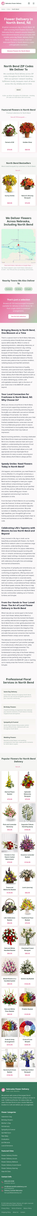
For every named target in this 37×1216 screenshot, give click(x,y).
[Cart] (29, 3)
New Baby (4, 1136)
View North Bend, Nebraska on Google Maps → (18, 265)
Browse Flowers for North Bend (18, 51)
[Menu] (34, 3)
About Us (15, 1212)
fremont (9, 289)
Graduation (5, 1139)
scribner (18, 289)
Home (3, 9)
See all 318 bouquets (18, 117)
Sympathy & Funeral (8, 1130)
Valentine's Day (6, 1117)
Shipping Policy (6, 1212)
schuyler (28, 289)
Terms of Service (16, 1208)
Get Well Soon (6, 1133)
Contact (22, 1212)
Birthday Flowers (7, 1120)
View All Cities (6, 1171)
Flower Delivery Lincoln (9, 1159)
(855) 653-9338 (9, 1181)
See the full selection (18, 316)
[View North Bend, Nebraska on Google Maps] (18, 246)
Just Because (5, 1142)
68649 (19, 90)
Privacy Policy (5, 1208)
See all (18, 170)
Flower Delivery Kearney (9, 1168)
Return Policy (28, 1208)
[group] (18, 137)
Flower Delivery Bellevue (9, 1162)
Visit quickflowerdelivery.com (13, 1193)
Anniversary (5, 1126)
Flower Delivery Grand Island (11, 1165)
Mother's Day (6, 1123)
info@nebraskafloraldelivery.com (15, 1187)
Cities (8, 9)
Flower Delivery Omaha (9, 1155)
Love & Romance (7, 1146)
